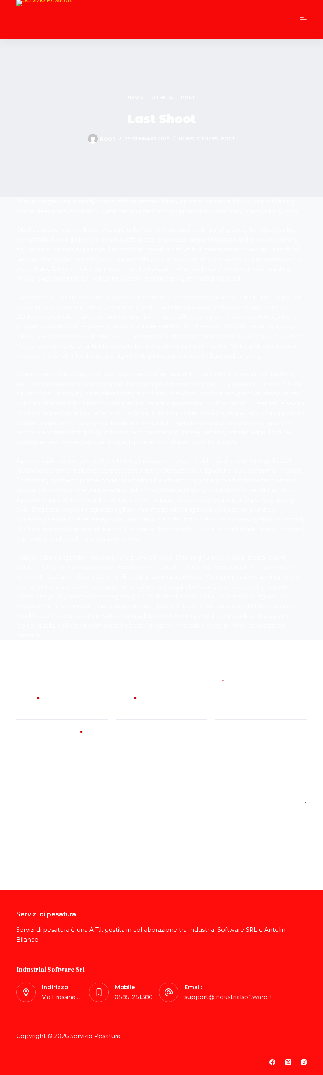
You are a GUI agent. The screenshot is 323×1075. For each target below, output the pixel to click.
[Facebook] (272, 1062)
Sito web (228, 699)
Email (126, 699)
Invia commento (49, 841)
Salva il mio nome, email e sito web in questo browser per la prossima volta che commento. (142, 819)
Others (162, 97)
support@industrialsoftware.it (228, 997)
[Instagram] (304, 1062)
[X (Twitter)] (288, 1062)
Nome (28, 699)
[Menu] (303, 19)
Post (188, 97)
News (135, 97)
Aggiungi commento (49, 733)
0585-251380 (134, 997)
